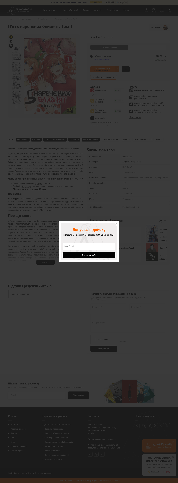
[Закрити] (116, 224)
